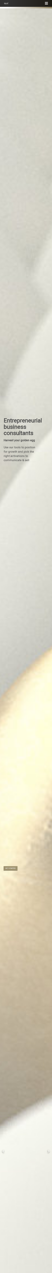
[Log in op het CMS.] (49, 1270)
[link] (6, 3)
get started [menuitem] (10, 868)
